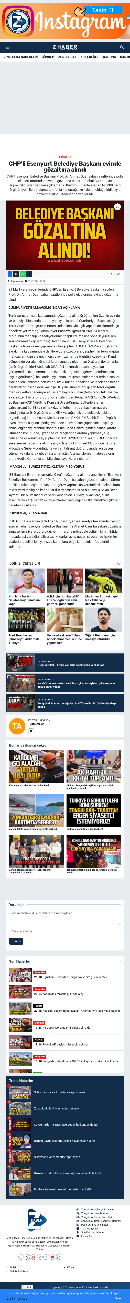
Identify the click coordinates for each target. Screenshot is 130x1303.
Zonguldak (40, 972)
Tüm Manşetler (89, 1228)
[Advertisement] (65, 107)
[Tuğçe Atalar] (17, 726)
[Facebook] (21, 1257)
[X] (27, 1257)
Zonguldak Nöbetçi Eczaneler (97, 1209)
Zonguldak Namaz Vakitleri (96, 1217)
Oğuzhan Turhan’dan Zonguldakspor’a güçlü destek (70, 977)
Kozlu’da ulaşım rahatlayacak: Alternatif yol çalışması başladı (77, 1010)
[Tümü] (119, 961)
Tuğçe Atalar (17, 281)
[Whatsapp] (58, 1257)
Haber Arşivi (88, 1236)
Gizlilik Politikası (19, 1271)
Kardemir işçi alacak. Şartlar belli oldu (29, 785)
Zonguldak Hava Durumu (95, 1213)
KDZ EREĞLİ (89, 57)
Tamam (118, 1298)
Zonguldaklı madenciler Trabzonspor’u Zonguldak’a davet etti (30, 871)
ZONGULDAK (67, 57)
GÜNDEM (48, 57)
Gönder (16, 941)
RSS (28, 1287)
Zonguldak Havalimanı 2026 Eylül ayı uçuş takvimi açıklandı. (76, 1061)
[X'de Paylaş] (16, 274)
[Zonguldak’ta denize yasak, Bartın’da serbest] (36, 810)
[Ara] (122, 47)
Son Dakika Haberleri (93, 1232)
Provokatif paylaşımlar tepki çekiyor (61, 1044)
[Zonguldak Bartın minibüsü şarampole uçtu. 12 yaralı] (94, 851)
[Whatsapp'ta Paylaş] (23, 274)
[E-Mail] (31, 731)
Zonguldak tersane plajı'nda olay (58, 994)
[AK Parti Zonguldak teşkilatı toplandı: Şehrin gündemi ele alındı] (94, 766)
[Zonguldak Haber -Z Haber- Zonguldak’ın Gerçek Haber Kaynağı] (65, 47)
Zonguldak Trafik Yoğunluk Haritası (101, 1220)
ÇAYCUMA (109, 57)
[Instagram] (40, 1257)
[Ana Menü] (7, 47)
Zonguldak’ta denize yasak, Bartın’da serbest (33, 829)
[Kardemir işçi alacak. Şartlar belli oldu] (36, 766)
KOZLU (38, 1006)
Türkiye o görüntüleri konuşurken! (85, 829)
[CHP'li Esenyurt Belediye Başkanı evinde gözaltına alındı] (65, 235)
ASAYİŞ (38, 1039)
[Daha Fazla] (29, 274)
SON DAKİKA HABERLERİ (20, 57)
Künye (70, 1267)
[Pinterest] (33, 1257)
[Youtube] (52, 1257)
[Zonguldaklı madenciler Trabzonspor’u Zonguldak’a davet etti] (36, 851)
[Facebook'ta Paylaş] (10, 274)
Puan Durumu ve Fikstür (94, 1224)
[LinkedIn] (46, 1257)
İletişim (14, 1267)
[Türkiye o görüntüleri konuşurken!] (94, 810)
